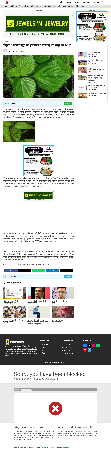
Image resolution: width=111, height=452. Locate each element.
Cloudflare (67, 447)
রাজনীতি (61, 2)
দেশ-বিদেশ (86, 2)
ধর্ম (41, 6)
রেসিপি (77, 6)
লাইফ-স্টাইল (47, 6)
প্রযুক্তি (59, 6)
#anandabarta (9, 265)
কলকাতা (77, 2)
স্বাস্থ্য (37, 6)
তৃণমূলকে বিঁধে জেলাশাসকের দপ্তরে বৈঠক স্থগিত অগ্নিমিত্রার (96, 69)
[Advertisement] (38, 220)
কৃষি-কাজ (70, 6)
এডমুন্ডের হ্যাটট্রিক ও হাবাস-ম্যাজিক (95, 61)
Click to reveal (44, 447)
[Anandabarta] (11, 2)
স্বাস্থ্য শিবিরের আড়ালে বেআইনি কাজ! (61, 302)
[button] (102, 2)
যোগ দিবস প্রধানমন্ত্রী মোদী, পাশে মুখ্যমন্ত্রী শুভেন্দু (13, 321)
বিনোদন (96, 2)
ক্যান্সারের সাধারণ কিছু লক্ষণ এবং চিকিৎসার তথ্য (62, 321)
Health (51, 265)
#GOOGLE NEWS (28, 265)
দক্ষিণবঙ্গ (26, 6)
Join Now (68, 103)
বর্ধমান (69, 2)
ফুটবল (88, 6)
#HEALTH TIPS (37, 265)
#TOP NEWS (45, 265)
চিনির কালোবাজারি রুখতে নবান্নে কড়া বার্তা (95, 53)
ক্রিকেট (82, 6)
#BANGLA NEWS (18, 265)
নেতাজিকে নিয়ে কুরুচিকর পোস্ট (97, 93)
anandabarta (13, 50)
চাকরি (64, 6)
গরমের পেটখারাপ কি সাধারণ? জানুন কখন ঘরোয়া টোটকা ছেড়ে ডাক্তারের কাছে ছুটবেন (38, 322)
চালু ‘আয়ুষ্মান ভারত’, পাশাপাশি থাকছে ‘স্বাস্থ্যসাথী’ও (12, 302)
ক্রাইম (32, 6)
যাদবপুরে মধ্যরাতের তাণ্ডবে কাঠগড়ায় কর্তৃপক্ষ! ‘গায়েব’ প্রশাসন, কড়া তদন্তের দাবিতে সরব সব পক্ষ (96, 78)
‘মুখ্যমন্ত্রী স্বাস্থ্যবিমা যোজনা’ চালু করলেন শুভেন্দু (37, 302)
